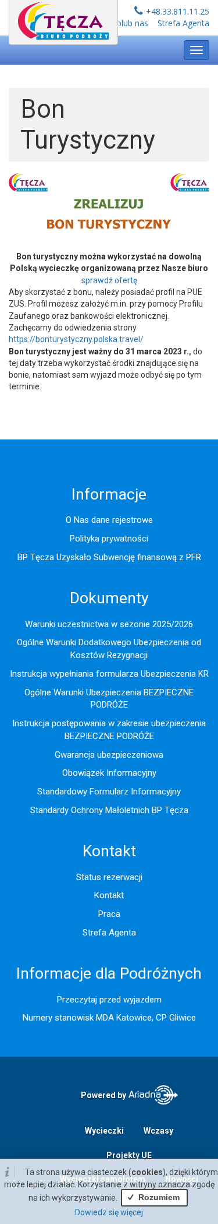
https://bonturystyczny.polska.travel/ (76, 339)
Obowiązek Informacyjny (109, 773)
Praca (109, 914)
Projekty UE (129, 1155)
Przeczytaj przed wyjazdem (109, 999)
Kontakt (109, 895)
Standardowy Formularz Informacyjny (109, 791)
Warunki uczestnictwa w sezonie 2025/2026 (109, 624)
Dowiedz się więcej (109, 1212)
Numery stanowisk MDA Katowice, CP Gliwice (109, 1017)
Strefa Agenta (183, 23)
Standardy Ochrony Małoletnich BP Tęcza (109, 810)
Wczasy (158, 1130)
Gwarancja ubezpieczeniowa (109, 755)
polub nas (130, 23)
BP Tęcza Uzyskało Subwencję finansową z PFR (109, 557)
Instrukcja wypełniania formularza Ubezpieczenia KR (109, 674)
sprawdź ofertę (109, 280)
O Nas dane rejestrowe (109, 520)
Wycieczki (104, 1130)
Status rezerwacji (109, 877)
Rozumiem (158, 1197)
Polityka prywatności (109, 538)
